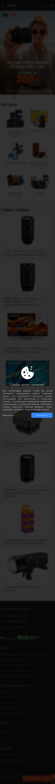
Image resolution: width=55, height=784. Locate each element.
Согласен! (41, 415)
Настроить (8, 415)
